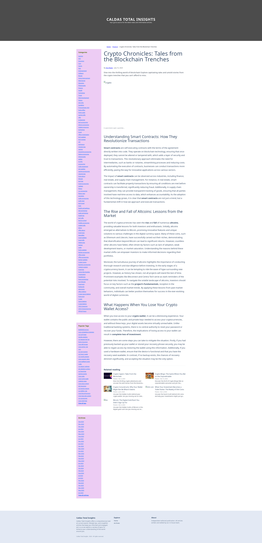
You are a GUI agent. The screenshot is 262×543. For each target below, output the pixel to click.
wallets (80, 159)
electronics (81, 289)
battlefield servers (83, 330)
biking (80, 228)
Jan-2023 (80, 463)
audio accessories (83, 198)
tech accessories (83, 122)
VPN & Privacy (82, 311)
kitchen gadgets (82, 260)
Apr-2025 (81, 485)
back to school (82, 220)
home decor (81, 176)
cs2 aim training (83, 352)
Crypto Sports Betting (84, 294)
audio (80, 247)
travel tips (81, 269)
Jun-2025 (80, 493)
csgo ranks (81, 376)
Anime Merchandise (84, 272)
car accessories (82, 191)
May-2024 (81, 461)
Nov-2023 (81, 480)
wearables (81, 235)
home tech (81, 296)
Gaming (80, 56)
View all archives (83, 495)
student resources (83, 127)
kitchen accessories (84, 252)
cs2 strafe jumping (83, 357)
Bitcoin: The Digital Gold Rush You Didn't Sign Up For (126, 401)
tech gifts (81, 218)
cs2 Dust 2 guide (83, 354)
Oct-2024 (81, 468)
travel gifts (81, 240)
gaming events (82, 374)
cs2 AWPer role (82, 391)
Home (109, 47)
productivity (81, 120)
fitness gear (81, 193)
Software (81, 73)
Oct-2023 (81, 451)
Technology (81, 93)
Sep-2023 (81, 458)
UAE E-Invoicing (82, 306)
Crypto (80, 299)
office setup (81, 255)
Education (81, 83)
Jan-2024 (80, 429)
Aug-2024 (81, 473)
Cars (79, 63)
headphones (81, 277)
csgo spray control (83, 384)
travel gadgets (82, 238)
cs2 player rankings (83, 366)
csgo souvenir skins (83, 359)
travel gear (81, 233)
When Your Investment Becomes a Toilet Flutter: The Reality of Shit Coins (169, 388)
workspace (81, 144)
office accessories (83, 257)
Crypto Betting (82, 304)
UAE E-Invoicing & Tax (84, 309)
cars (79, 349)
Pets (79, 68)
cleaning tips (82, 174)
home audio (81, 112)
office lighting (82, 292)
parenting (81, 196)
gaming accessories (84, 171)
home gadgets (82, 250)
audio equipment (83, 166)
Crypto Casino (82, 262)
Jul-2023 (80, 476)
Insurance (81, 61)
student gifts (81, 225)
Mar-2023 (81, 453)
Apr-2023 (81, 466)
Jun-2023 (80, 439)
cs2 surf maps (82, 334)
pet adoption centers (84, 369)
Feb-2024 (81, 471)
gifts (79, 117)
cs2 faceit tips (82, 371)
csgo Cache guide (83, 379)
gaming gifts (81, 115)
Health (80, 90)
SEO (79, 58)
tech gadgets (82, 137)
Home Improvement (84, 78)
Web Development (83, 98)
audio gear (81, 201)
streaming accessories (84, 152)
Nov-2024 (81, 431)
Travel (80, 95)
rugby (80, 364)
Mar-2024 (81, 449)
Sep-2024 (81, 422)
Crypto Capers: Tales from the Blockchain (124, 375)
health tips (81, 216)
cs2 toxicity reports (83, 388)
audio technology (83, 213)
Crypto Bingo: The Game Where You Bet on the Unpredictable (170, 375)
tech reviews (82, 139)
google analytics (83, 337)
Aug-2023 (81, 436)
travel (80, 132)
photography (82, 157)
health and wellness (84, 208)
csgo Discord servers (84, 393)
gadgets (80, 186)
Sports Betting (82, 301)
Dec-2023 (81, 426)
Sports (80, 66)
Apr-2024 (81, 446)
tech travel (81, 203)
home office (81, 110)
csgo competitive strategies (86, 332)
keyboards (81, 287)
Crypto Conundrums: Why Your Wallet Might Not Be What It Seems (127, 388)
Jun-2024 (80, 444)
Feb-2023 (81, 456)
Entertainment (82, 71)
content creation (83, 267)
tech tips (80, 181)
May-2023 (81, 434)
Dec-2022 (81, 441)
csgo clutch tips (82, 401)
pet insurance (82, 386)
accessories (81, 164)
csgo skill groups (83, 344)
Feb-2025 (81, 483)
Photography (82, 85)
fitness (80, 189)
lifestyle (80, 179)
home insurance (83, 342)
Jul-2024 (80, 478)
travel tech (81, 284)
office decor (81, 230)
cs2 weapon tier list (83, 339)
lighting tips (81, 242)
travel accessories (83, 184)
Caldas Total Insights (131, 19)
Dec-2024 (81, 424)
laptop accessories (83, 154)
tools (79, 206)
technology (81, 130)
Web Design (81, 81)
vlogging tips (82, 147)
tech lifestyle (82, 282)
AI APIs (80, 162)
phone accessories (83, 125)
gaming (80, 149)
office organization (83, 135)
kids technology (82, 211)
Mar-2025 (81, 488)
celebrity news (82, 381)
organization (82, 274)
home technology (83, 279)
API (79, 142)
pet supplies (81, 169)
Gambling (81, 105)
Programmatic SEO (83, 108)
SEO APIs (81, 103)
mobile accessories (83, 223)
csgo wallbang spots (84, 361)
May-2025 (81, 490)
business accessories (84, 265)
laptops (80, 245)
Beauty (80, 76)
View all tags (82, 403)
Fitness (80, 100)
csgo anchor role (83, 347)
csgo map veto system (84, 396)
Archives (117, 523)
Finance (115, 47)
